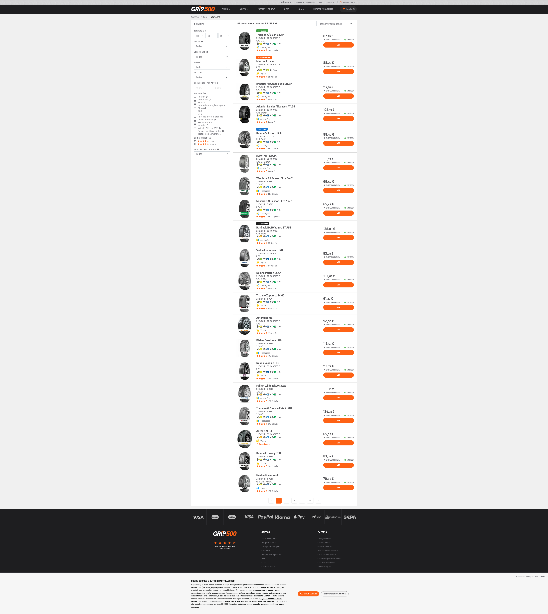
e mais (212, 141)
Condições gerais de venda (329, 558)
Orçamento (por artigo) (206, 83)
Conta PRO (266, 550)
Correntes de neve (266, 9)
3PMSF (201, 102)
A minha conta (348, 2)
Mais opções (200, 94)
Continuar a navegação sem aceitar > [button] (530, 576)
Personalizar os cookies (335, 594)
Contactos (331, 2)
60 (310, 500)
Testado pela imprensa (209, 134)
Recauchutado (205, 122)
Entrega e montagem (323, 9)
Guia (263, 562)
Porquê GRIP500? (269, 542)
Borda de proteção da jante (211, 105)
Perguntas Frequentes (305, 2)
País (263, 558)
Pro (320, 2)
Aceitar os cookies (308, 594)
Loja (300, 9)
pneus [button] (225, 9)
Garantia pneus (268, 566)
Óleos (286, 9)
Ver (338, 45)
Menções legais (324, 566)
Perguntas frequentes (271, 554)
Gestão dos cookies (326, 562)
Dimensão (199, 31)
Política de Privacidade (328, 550)
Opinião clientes (285, 2)
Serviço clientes (324, 538)
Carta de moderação (327, 554)
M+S (200, 114)
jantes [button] (242, 9)
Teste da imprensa (269, 538)
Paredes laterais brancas (210, 117)
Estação (198, 73)
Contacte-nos (324, 542)
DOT (200, 111)
